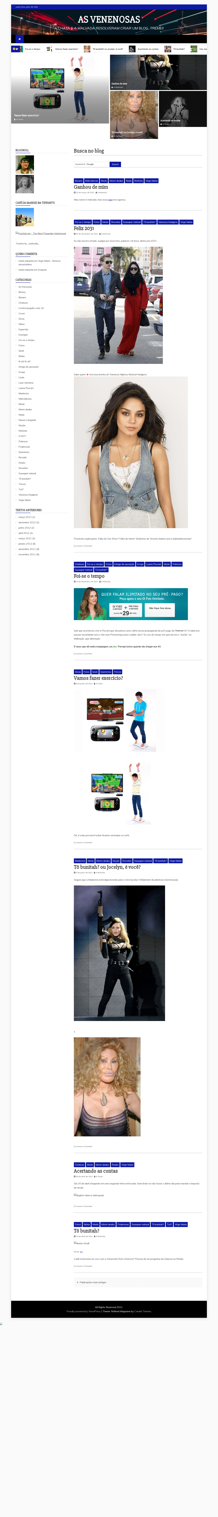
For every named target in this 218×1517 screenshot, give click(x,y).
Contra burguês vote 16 (31, 308)
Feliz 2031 (84, 228)
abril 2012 (24, 533)
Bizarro (78, 180)
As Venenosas (109, 19)
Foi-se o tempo (83, 222)
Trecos (117, 671)
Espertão (23, 329)
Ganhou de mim (119, 83)
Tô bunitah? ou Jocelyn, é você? (63, 49)
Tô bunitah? (134, 49)
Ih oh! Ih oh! (24, 361)
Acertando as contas (103, 49)
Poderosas (123, 1224)
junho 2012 (25, 527)
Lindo (21, 377)
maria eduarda (26, 260)
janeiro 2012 (25, 543)
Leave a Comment (84, 546)
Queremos (105, 671)
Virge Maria (151, 180)
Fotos (97, 222)
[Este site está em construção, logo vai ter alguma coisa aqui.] (25, 172)
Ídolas (87, 1224)
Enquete (42, 269)
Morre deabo (116, 180)
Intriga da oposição (124, 564)
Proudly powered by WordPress (84, 1311)
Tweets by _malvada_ (27, 243)
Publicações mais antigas (93, 1282)
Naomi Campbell (27, 420)
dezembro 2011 (27, 549)
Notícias (138, 180)
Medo (104, 180)
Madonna (80, 860)
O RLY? (22, 436)
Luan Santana (26, 382)
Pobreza (177, 564)
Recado (23, 457)
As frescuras (25, 286)
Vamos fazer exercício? (98, 678)
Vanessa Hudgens (168, 222)
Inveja (140, 564)
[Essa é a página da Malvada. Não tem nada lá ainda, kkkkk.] (25, 192)
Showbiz (115, 222)
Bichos (22, 292)
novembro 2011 (27, 554)
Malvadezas (91, 180)
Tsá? (169, 1224)
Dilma (21, 324)
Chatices (79, 564)
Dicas (78, 671)
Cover (22, 313)
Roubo (115, 1164)
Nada (129, 180)
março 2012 (25, 538)
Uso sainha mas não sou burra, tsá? (172, 49)
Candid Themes (142, 1311)
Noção (116, 860)
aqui (110, 199)
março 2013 (25, 517)
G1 (81, 1252)
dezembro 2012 (27, 522)
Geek (95, 671)
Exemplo (23, 334)
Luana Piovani (153, 564)
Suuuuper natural (132, 222)
